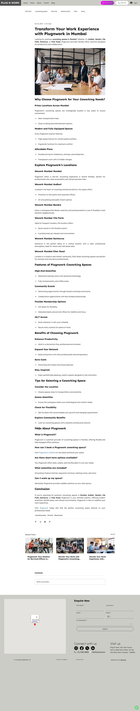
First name (80, 605)
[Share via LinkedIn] (45, 522)
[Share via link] (50, 522)
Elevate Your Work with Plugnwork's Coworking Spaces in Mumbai (68, 558)
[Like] (137, 708)
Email (78, 613)
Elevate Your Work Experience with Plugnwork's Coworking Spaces (99, 558)
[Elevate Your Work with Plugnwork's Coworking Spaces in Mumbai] (70, 545)
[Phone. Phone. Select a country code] (109, 616)
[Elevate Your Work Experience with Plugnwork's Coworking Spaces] (101, 545)
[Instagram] (76, 648)
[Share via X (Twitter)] (40, 522)
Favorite (54, 11)
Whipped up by (118, 660)
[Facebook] (82, 648)
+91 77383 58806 (83, 652)
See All (113, 534)
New (75, 11)
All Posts (28, 11)
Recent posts (65, 11)
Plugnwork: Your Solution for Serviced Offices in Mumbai (39, 558)
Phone (108, 613)
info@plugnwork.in (98, 652)
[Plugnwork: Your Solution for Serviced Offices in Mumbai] (39, 545)
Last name (110, 605)
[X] (87, 648)
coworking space (41, 11)
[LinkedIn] (93, 648)
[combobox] (105, 624)
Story (83, 11)
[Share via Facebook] (36, 522)
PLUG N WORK (10, 2)
